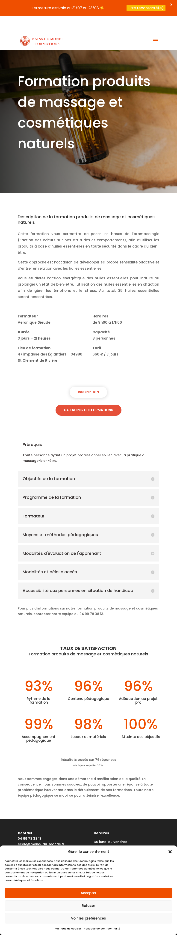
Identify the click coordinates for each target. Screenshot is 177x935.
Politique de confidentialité (102, 928)
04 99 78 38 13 (29, 838)
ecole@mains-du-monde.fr (41, 844)
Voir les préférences (88, 918)
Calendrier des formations (88, 410)
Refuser (88, 905)
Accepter (89, 892)
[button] (170, 851)
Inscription (88, 392)
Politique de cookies (68, 928)
